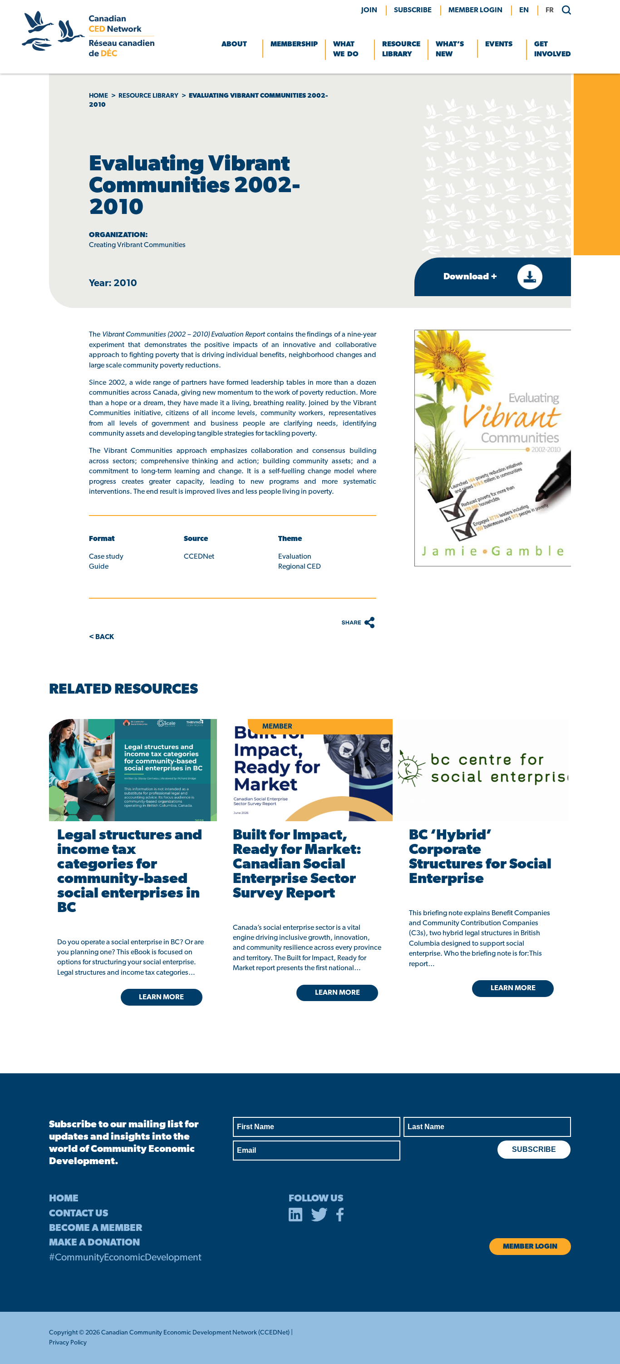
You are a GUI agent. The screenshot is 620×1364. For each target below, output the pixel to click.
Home (98, 96)
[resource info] (483, 770)
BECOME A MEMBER (95, 1228)
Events (498, 44)
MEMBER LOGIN (475, 10)
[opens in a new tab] (131, 770)
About (234, 44)
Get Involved (552, 49)
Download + (471, 277)
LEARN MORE (161, 997)
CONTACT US (78, 1214)
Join (369, 10)
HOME (64, 1199)
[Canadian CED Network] (88, 54)
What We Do (346, 49)
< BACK (101, 637)
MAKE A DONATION (94, 1243)
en (524, 10)
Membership (294, 44)
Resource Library (401, 49)
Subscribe (413, 10)
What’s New (450, 49)
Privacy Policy (68, 1342)
